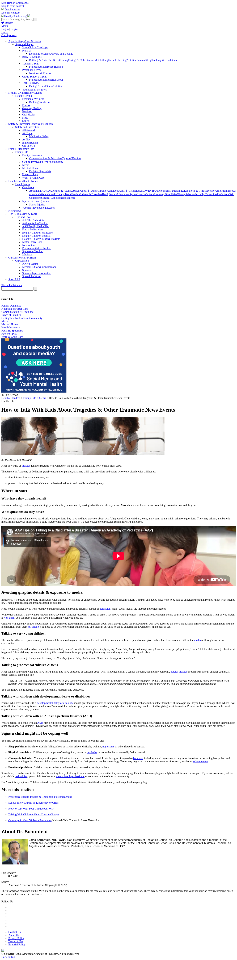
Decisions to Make (39, 53)
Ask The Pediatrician (33, 220)
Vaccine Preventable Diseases (38, 207)
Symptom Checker (32, 251)
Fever (215, 190)
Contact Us (14, 932)
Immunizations (30, 142)
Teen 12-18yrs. (30, 82)
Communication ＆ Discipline (45, 158)
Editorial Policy (16, 944)
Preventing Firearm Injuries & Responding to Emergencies (40, 796)
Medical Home (30, 168)
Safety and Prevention (27, 127)
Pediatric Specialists (40, 171)
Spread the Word (31, 276)
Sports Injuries (37, 204)
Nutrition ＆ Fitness (40, 73)
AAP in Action (30, 263)
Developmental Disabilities (169, 190)
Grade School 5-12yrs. (34, 76)
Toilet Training (55, 66)
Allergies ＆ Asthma (61, 190)
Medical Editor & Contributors (39, 266)
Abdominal (35, 190)
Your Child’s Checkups (35, 47)
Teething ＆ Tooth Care (164, 60)
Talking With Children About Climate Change (33, 814)
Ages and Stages (24, 44)
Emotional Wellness (33, 98)
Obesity (181, 194)
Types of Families (71, 158)
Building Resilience (40, 102)
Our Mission (22, 260)
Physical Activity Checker (36, 248)
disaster (26, 465)
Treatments (69, 197)
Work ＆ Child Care (33, 177)
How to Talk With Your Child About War (30, 808)
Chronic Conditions (108, 190)
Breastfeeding (60, 60)
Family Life (21, 151)
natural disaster (179, 671)
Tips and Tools (23, 217)
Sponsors (27, 270)
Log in (5, 12)
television (105, 608)
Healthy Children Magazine (37, 232)
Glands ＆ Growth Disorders (86, 194)
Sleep (148, 60)
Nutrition (132, 60)
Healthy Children (10, 398)
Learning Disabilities (165, 194)
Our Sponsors (12, 9)
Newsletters (28, 245)
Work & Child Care (12, 336)
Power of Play (30, 174)
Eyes (209, 190)
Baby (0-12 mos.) (31, 56)
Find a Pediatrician (32, 229)
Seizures (190, 194)
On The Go (28, 145)
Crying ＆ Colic (77, 60)
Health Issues (22, 184)
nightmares (108, 746)
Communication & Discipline (17, 311)
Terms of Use (15, 941)
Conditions (28, 187)
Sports (25, 120)
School (59, 79)
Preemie (141, 60)
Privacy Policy (16, 938)
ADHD (45, 190)
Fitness (33, 66)
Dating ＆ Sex (37, 86)
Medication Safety (39, 136)
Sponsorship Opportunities (36, 273)
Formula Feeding (117, 60)
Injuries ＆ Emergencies (35, 201)
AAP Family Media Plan (35, 226)
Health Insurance (10, 327)
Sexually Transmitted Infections (212, 194)
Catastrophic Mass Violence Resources (30, 820)
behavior (138, 758)
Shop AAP (14, 279)
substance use (200, 761)
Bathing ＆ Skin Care (41, 60)
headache (92, 752)
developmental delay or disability (55, 702)
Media (25, 164)
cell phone (33, 626)
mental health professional (70, 776)
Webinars (27, 254)
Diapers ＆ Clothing (97, 60)
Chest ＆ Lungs (89, 190)
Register (15, 12)
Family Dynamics (32, 155)
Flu (220, 190)
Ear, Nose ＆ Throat (195, 190)
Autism (76, 190)
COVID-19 (148, 190)
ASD (40, 722)
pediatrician (21, 776)
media (197, 640)
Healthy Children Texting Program (41, 238)
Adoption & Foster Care (14, 308)
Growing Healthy (31, 108)
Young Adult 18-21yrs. (34, 89)
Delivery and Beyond (61, 53)
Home (4, 32)
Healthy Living (23, 95)
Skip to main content (12, 6)
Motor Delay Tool (32, 241)
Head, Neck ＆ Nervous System (119, 194)
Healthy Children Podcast (36, 235)
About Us (13, 935)
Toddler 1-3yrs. (30, 63)
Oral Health (28, 114)
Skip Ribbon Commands (14, 2)
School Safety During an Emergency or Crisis (33, 802)
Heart (140, 194)
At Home (27, 133)
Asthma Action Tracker (35, 223)
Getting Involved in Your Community (42, 161)
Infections (148, 194)
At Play (26, 139)
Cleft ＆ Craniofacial (130, 190)
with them (8, 617)
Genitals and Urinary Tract (55, 194)
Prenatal (26, 50)
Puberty (51, 79)
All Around (28, 130)
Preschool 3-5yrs (31, 69)
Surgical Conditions (52, 197)
